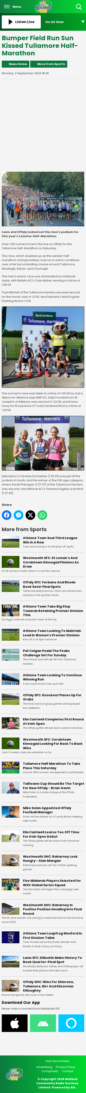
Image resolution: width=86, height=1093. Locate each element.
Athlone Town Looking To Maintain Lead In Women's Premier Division (52, 633)
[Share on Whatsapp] (42, 515)
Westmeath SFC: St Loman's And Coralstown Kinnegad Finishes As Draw (51, 562)
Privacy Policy (65, 1067)
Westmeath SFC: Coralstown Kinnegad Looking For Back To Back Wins (52, 743)
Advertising (44, 1067)
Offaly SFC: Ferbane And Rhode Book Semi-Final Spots (49, 584)
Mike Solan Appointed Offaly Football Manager (47, 810)
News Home (18, 64)
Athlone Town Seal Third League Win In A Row (50, 540)
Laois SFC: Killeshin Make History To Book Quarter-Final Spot (52, 960)
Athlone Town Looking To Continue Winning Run (52, 677)
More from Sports (51, 64)
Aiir (73, 1087)
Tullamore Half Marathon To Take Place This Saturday (51, 765)
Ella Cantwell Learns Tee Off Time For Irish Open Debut (51, 834)
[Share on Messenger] (18, 515)
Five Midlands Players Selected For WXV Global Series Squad (52, 882)
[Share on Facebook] (6, 515)
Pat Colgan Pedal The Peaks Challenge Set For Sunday (46, 653)
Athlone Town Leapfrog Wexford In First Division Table (52, 935)
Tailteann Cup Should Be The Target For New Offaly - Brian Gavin (53, 785)
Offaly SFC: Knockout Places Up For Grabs (52, 697)
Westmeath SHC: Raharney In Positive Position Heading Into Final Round (52, 909)
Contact (67, 1071)
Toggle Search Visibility (79, 10)
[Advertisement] (43, 125)
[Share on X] (30, 515)
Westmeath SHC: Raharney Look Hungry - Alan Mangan (50, 858)
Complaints (50, 1071)
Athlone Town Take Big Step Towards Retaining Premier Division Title (53, 610)
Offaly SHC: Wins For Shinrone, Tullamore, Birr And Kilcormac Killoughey (48, 986)
